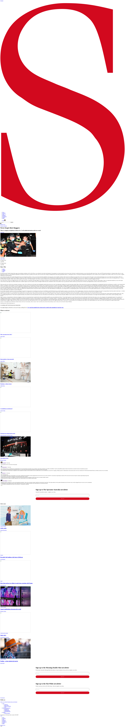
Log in (4, 224)
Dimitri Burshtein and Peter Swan (6, 435)
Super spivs (3, 635)
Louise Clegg (2, 410)
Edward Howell (3, 585)
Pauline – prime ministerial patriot (9, 661)
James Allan (2, 232)
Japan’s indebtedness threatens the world (10, 609)
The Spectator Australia (4, 637)
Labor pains (3, 528)
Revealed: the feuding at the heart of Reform (11, 557)
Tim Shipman (2, 559)
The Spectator (2, 697)
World (1, 581)
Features (1, 555)
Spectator (1, 0)
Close (1, 715)
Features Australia (3, 225)
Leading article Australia (4, 633)
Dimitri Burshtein (3, 530)
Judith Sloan (2, 385)
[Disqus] (62, 473)
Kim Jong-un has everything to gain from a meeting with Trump (16, 583)
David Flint (2, 663)
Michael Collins (3, 460)
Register (1, 224)
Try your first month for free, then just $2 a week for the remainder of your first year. (46, 307)
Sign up (62, 498)
